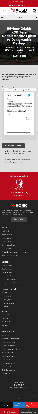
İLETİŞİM (19, 219)
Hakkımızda (5, 231)
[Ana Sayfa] (2, 17)
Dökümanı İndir (13, 146)
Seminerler (5, 307)
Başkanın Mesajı (7, 234)
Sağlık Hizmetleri (7, 373)
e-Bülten (5, 325)
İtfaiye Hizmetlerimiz (8, 356)
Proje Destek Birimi (8, 363)
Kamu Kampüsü (7, 359)
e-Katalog (5, 318)
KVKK (19, 398)
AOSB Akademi (7, 293)
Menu (20, 17)
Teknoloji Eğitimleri (8, 303)
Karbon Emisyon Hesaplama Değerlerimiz (15, 252)
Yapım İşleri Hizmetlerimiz (10, 339)
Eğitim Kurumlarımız (8, 370)
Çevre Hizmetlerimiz (8, 346)
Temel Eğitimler (7, 296)
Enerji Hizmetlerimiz (8, 342)
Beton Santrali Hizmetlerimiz (11, 349)
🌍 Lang (24, 5)
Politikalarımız (6, 238)
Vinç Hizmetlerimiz (8, 352)
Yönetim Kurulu (7, 265)
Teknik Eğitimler (7, 300)
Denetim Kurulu (7, 269)
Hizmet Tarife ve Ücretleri (10, 255)
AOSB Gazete (6, 322)
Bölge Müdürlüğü (7, 272)
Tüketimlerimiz (7, 248)
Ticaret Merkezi (7, 366)
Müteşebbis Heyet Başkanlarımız (12, 283)
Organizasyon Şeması (9, 279)
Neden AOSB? (6, 335)
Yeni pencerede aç (8, 87)
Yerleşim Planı (6, 241)
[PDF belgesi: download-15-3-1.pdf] (19, 114)
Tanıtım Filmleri (7, 315)
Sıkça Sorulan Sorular (9, 245)
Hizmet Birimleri (7, 276)
